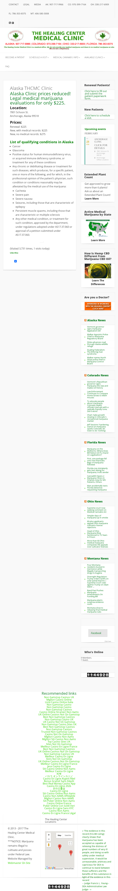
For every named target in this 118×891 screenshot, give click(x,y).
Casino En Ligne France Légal (59, 813)
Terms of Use (68, 868)
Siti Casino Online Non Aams (59, 768)
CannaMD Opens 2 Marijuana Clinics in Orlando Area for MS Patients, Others (96, 479)
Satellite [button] (68, 835)
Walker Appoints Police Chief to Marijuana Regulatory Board (97, 336)
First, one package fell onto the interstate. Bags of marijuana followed (97, 461)
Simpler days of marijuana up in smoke (97, 516)
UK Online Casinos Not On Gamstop (59, 714)
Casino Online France (59, 803)
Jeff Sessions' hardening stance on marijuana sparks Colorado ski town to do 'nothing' (98, 427)
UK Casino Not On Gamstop (59, 722)
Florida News (96, 442)
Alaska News (96, 320)
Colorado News (98, 375)
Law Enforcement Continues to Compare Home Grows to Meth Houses (97, 394)
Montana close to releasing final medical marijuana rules (97, 609)
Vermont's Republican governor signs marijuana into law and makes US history (97, 384)
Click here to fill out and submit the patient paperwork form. (96, 94)
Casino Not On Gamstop (59, 734)
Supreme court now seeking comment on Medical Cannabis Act (96, 509)
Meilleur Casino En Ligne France (59, 746)
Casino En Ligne (59, 791)
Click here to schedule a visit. (97, 117)
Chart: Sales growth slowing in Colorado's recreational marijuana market (97, 418)
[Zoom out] (49, 839)
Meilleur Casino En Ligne (59, 756)
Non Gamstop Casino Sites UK (59, 724)
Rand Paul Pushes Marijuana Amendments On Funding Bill (95, 593)
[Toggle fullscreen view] (70, 843)
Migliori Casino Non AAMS (59, 798)
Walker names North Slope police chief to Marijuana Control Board (96, 360)
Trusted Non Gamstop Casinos (59, 731)
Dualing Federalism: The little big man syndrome (96, 351)
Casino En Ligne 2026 (59, 786)
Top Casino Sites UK (59, 741)
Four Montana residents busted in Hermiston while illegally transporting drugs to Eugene (96, 569)
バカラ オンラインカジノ (59, 776)
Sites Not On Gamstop (59, 744)
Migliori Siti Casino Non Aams (59, 739)
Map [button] (59, 835)
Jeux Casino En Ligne (59, 766)
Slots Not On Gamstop (59, 759)
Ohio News (95, 501)
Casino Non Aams (59, 810)
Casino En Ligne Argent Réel (59, 778)
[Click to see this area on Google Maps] (51, 868)
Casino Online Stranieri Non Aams (59, 712)
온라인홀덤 (59, 788)
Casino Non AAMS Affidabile (59, 796)
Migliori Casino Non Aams (59, 736)
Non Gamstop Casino (59, 704)
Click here (108, 641)
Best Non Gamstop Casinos (59, 717)
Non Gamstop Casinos (59, 709)
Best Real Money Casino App (59, 783)
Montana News (98, 558)
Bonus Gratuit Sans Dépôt (59, 781)
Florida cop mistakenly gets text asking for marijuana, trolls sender (98, 470)
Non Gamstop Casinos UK (59, 697)
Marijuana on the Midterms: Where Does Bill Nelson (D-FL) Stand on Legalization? (97, 451)
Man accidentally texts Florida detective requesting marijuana (97, 487)
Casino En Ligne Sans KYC (59, 808)
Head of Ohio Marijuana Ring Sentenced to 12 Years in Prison (97, 534)
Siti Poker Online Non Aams (59, 801)
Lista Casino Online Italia (59, 702)
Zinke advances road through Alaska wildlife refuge (97, 344)
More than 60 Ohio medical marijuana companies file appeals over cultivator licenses (97, 543)
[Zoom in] (49, 835)
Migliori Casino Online (59, 699)
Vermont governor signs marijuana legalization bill (95, 328)
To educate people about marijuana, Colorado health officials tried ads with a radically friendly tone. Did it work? (97, 406)
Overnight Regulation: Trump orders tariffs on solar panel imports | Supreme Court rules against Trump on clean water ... (97, 581)
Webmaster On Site (19, 863)
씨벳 (59, 773)
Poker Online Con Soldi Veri (59, 805)
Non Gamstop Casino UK (59, 719)
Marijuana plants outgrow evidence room (95, 602)
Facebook (96, 633)
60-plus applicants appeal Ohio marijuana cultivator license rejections (97, 524)
